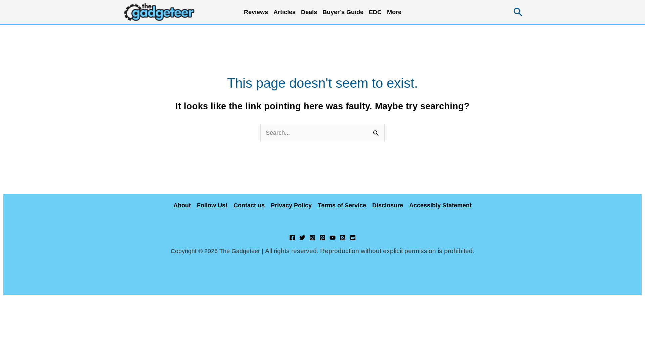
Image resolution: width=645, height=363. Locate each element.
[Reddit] (353, 238)
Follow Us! (212, 205)
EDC (375, 12)
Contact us (249, 205)
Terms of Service (342, 205)
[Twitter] (302, 238)
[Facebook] (292, 238)
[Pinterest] (322, 238)
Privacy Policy (291, 205)
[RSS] (343, 238)
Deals (309, 12)
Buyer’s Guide (342, 12)
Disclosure (387, 205)
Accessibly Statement (440, 205)
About (182, 205)
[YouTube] (333, 238)
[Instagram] (312, 238)
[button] (518, 12)
